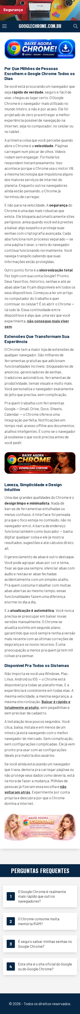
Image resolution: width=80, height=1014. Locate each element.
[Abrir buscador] (75, 26)
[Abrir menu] (4, 26)
